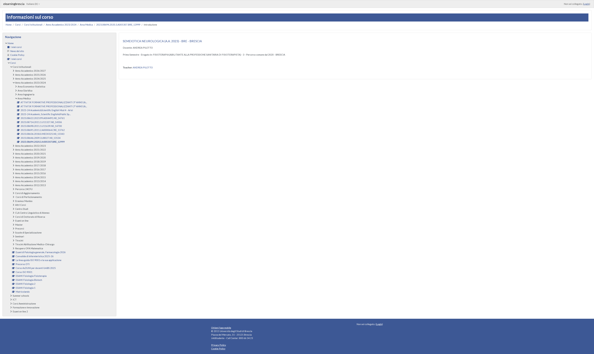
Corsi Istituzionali (33, 24)
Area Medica (86, 24)
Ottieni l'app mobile (221, 327)
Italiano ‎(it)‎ (32, 3)
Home (9, 24)
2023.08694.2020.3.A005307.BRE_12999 (118, 24)
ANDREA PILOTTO (143, 67)
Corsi (18, 24)
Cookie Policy (218, 348)
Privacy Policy (218, 345)
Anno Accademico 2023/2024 (61, 24)
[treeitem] (59, 177)
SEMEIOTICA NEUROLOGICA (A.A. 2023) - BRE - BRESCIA (162, 41)
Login (586, 3)
